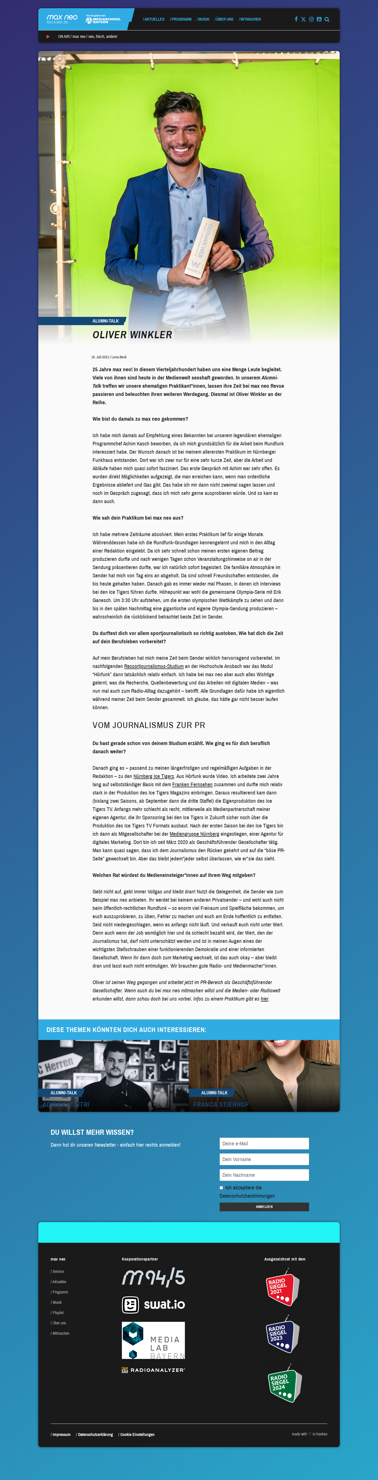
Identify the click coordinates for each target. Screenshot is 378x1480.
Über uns (224, 19)
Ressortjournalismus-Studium (154, 666)
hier (264, 999)
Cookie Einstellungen (137, 1434)
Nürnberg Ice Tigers (153, 776)
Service (58, 1271)
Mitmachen (250, 19)
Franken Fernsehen (192, 784)
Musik (204, 19)
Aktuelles (155, 19)
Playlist (58, 1312)
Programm (182, 19)
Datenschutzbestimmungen (247, 1196)
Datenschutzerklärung (95, 1434)
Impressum (62, 1434)
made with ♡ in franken (309, 1434)
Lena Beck (119, 357)
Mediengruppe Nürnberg (194, 834)
